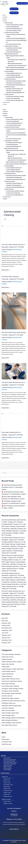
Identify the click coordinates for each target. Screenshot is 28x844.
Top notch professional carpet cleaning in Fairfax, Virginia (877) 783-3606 (14, 604)
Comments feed (7, 742)
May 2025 (5, 618)
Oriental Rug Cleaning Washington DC (15, 84)
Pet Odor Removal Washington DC (14, 100)
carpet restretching (7, 674)
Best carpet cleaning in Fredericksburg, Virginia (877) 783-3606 (12, 551)
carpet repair (5, 666)
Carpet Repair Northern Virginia (14, 48)
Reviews (5, 19)
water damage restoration (10, 720)
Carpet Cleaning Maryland (12, 26)
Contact (5, 104)
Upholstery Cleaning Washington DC (15, 92)
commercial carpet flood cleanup (12, 681)
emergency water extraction (10, 691)
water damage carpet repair (10, 713)
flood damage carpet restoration (11, 693)
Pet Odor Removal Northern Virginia (15, 96)
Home (4, 15)
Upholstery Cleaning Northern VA (14, 88)
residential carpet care (8, 703)
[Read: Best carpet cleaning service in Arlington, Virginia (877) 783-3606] (14, 421)
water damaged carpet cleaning (11, 722)
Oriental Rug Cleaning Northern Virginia (16, 81)
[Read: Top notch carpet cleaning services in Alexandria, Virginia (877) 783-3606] (14, 233)
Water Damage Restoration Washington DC (16, 69)
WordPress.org (6, 744)
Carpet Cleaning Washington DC (14, 28)
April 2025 (5, 620)
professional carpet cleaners (10, 698)
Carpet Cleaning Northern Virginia (14, 24)
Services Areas (6, 102)
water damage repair (8, 715)
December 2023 (7, 640)
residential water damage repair (11, 705)
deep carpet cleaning (8, 683)
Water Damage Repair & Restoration (13, 718)
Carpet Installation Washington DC (14, 77)
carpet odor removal (8, 664)
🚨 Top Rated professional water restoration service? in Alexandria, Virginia (12, 487)
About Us (5, 17)
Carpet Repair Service (8, 671)
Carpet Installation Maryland (13, 75)
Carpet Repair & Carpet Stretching (12, 669)
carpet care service (7, 657)
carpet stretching (7, 676)
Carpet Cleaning (7, 249)
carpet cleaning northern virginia (12, 661)
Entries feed (5, 739)
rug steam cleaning (7, 708)
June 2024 (5, 633)
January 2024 (6, 638)
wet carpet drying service (9, 725)
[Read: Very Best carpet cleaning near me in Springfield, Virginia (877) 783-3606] (14, 371)
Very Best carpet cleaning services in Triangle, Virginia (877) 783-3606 (14, 569)
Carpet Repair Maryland (12, 50)
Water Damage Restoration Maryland (15, 67)
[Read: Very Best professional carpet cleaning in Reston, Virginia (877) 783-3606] (14, 311)
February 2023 (6, 642)
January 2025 (6, 625)
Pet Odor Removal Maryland (13, 98)
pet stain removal (7, 696)
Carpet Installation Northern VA (14, 73)
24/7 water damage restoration (11, 654)
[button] (14, 108)
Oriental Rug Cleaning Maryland (14, 82)
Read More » (6, 270)
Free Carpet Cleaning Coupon (13, 30)
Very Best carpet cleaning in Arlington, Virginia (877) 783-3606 (14, 533)
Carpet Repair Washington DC (13, 51)
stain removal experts (8, 710)
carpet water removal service (11, 679)
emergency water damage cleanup (12, 688)
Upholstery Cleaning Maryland (13, 90)
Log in (3, 737)
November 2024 (7, 628)
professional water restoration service (13, 700)
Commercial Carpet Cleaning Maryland (15, 38)
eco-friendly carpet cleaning (10, 686)
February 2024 (6, 635)
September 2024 (7, 630)
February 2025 (6, 623)
